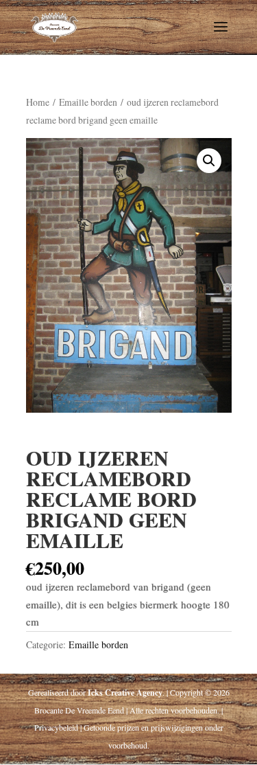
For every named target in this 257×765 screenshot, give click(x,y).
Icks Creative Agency (125, 692)
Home (37, 102)
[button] (209, 160)
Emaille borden (88, 102)
